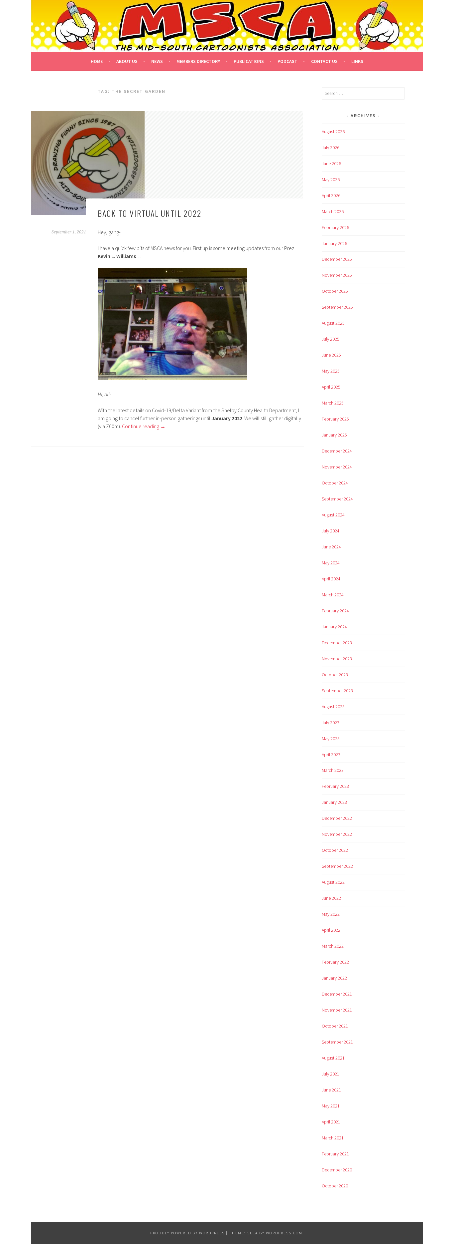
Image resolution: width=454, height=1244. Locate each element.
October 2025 (335, 291)
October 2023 (335, 675)
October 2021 (335, 1026)
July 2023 (330, 723)
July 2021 (330, 1074)
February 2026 (335, 227)
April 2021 (331, 1122)
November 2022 (337, 834)
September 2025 (337, 307)
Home (97, 61)
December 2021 (337, 994)
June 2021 (331, 1090)
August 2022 (333, 882)
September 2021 (337, 1042)
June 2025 (331, 355)
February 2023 (335, 786)
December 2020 (337, 1170)
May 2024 (331, 563)
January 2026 (334, 243)
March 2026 (333, 211)
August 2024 (333, 515)
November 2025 (337, 275)
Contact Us (324, 61)
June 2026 (331, 163)
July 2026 (330, 148)
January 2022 (334, 978)
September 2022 (337, 866)
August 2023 (333, 707)
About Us (127, 61)
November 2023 (337, 659)
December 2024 (337, 451)
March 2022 (333, 946)
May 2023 (331, 739)
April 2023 (331, 755)
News (157, 61)
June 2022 (331, 898)
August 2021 (333, 1058)
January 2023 (334, 802)
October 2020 (335, 1186)
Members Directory (198, 61)
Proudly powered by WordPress (187, 1232)
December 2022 (337, 818)
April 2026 (331, 195)
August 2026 (333, 132)
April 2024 (331, 579)
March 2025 (333, 403)
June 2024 (331, 547)
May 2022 (331, 914)
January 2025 (334, 435)
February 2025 (335, 419)
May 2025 (331, 371)
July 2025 (330, 339)
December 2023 (337, 643)
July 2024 (330, 531)
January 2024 (334, 627)
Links (357, 61)
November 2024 (337, 467)
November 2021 (337, 1010)
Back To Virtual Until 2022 (149, 213)
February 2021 (335, 1154)
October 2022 (335, 850)
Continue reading (144, 426)
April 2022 (331, 930)
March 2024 (333, 595)
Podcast (287, 61)
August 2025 (333, 323)
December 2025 (337, 259)
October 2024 (335, 483)
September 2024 (337, 499)
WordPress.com (284, 1232)
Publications (249, 61)
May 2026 (331, 179)
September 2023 (337, 691)
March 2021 (333, 1138)
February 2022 (335, 962)
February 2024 (335, 611)
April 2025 (331, 387)
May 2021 (331, 1106)
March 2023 (333, 770)
